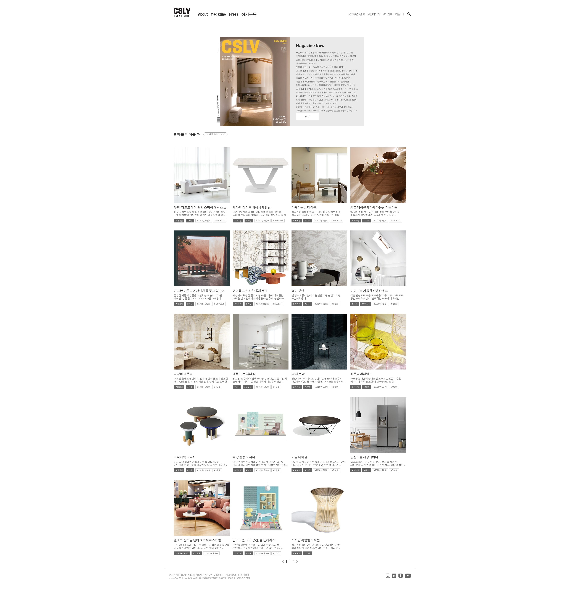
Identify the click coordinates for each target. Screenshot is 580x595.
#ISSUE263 (219, 304)
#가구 (190, 220)
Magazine (218, 14)
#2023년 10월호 (204, 220)
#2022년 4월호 (321, 220)
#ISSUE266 (278, 220)
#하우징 (365, 304)
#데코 (190, 387)
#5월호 (335, 387)
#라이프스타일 (182, 553)
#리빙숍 (196, 553)
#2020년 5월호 (321, 387)
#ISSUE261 (277, 304)
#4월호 (394, 387)
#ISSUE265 (337, 220)
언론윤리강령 (243, 577)
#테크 (366, 470)
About (203, 14)
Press (233, 14)
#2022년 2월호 (203, 304)
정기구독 (249, 14)
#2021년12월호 (262, 304)
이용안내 (231, 577)
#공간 (354, 304)
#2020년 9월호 (321, 304)
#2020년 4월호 (380, 387)
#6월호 (217, 387)
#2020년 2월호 (211, 553)
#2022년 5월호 (262, 220)
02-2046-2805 (191, 577)
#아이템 (179, 220)
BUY (307, 116)
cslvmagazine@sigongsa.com (212, 577)
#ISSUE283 (220, 220)
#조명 (307, 387)
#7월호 (394, 304)
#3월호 (335, 470)
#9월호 (335, 304)
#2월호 (276, 553)
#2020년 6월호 (203, 387)
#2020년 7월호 (380, 304)
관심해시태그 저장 (217, 134)
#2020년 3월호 (321, 470)
